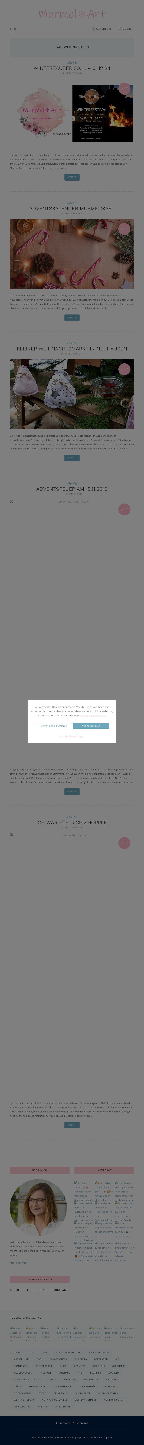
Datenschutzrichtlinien (93, 715)
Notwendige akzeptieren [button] (53, 726)
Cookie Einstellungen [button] (72, 736)
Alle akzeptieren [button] (91, 726)
